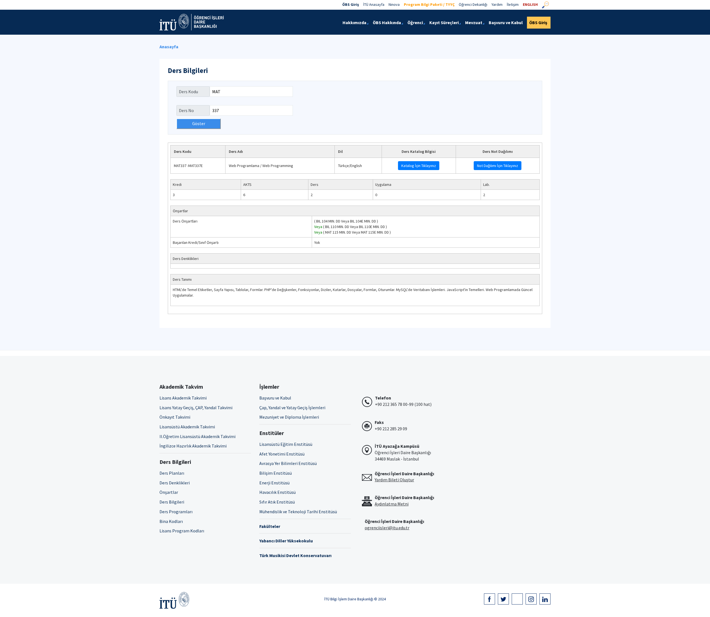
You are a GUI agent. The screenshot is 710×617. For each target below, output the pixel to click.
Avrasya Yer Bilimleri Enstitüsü (288, 463)
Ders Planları (171, 473)
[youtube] (517, 599)
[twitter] (503, 599)
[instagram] (531, 599)
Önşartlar (168, 492)
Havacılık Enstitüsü (277, 492)
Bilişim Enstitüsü (275, 473)
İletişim (513, 4)
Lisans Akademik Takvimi (183, 398)
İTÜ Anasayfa (373, 4)
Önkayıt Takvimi (174, 417)
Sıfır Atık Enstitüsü (277, 502)
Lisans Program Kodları (181, 530)
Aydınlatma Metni (392, 504)
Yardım (497, 4)
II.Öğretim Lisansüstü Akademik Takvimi (197, 436)
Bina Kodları (171, 521)
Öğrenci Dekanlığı (473, 4)
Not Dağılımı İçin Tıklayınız (497, 165)
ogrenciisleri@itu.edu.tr (387, 527)
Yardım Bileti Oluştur (394, 479)
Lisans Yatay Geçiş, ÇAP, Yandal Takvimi (195, 407)
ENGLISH (530, 4)
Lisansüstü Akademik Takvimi (187, 426)
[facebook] (489, 599)
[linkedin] (545, 599)
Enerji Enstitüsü (274, 482)
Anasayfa (168, 46)
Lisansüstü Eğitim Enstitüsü (285, 444)
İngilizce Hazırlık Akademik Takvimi (193, 446)
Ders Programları (175, 511)
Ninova (394, 4)
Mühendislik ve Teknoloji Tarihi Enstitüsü (298, 511)
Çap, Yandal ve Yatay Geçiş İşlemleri (292, 407)
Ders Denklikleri (174, 482)
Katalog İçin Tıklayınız (418, 165)
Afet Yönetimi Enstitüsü (282, 454)
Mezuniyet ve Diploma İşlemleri (289, 417)
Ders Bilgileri (171, 502)
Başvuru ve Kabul (275, 398)
